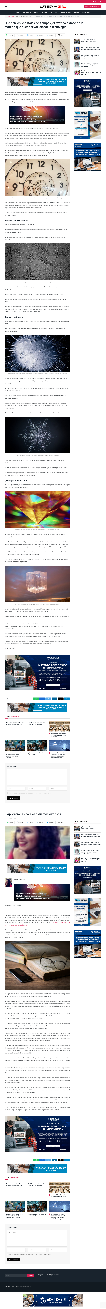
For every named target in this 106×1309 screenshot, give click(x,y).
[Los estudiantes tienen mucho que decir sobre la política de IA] (77, 49)
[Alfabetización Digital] (53, 6)
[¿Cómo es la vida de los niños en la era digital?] (37, 745)
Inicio (17, 12)
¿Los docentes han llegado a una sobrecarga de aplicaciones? (15, 723)
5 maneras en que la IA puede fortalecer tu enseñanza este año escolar (91, 57)
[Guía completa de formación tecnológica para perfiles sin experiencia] (59, 726)
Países (36, 12)
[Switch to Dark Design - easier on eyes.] (98, 1)
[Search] (100, 1)
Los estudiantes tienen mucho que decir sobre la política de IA (90, 48)
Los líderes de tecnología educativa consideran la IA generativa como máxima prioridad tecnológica (58, 755)
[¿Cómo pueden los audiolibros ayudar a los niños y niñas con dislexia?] (77, 64)
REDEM (29, 1286)
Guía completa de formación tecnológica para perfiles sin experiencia (58, 735)
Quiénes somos (26, 12)
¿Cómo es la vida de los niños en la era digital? (37, 753)
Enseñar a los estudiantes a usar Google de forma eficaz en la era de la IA (91, 72)
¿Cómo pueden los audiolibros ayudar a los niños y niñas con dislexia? (90, 64)
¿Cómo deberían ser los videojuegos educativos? (88, 40)
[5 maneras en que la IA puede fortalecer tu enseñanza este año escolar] (77, 57)
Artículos (54, 12)
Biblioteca (45, 12)
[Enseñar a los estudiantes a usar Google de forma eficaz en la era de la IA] (77, 72)
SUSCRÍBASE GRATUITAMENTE (92, 6)
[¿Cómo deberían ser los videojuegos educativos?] (77, 41)
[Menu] (6, 6)
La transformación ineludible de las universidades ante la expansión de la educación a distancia (14, 755)
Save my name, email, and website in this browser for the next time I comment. (30, 793)
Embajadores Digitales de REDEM (69, 12)
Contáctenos (86, 12)
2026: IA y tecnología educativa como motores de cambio (36, 723)
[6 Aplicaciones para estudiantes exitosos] (37, 842)
